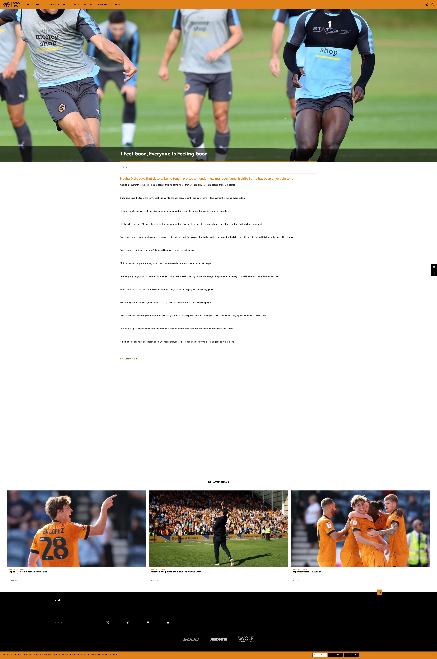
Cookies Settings (319, 655)
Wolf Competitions (246, 639)
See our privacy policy (109, 654)
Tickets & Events (58, 4)
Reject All (336, 655)
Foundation (103, 4)
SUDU (191, 639)
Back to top (379, 592)
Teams (27, 4)
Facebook (434, 273)
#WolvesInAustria (128, 359)
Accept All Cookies (352, 655)
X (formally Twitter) (434, 267)
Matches (40, 4)
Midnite (218, 639)
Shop (74, 4)
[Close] (433, 654)
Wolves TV (87, 4)
